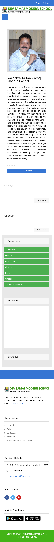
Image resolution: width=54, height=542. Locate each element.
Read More (19, 403)
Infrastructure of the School (19, 440)
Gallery (8, 255)
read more (27, 171)
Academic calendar (13, 284)
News (7, 273)
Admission (10, 249)
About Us (9, 267)
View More (41, 200)
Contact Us (10, 261)
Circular (8, 278)
